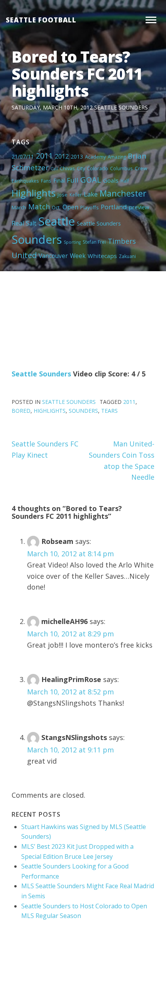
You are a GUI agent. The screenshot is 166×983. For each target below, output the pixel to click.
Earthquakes (25, 181)
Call (54, 168)
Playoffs (89, 207)
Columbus (121, 168)
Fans (46, 181)
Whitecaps (102, 256)
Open (70, 207)
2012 (62, 156)
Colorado (97, 168)
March (19, 207)
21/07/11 (23, 156)
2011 (44, 155)
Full (72, 180)
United (24, 255)
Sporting (72, 242)
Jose (63, 194)
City (81, 168)
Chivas (67, 168)
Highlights (34, 192)
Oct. (56, 207)
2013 (77, 156)
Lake (91, 194)
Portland (114, 206)
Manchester (123, 193)
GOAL (90, 179)
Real (18, 223)
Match (39, 206)
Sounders (37, 239)
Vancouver (53, 255)
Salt (31, 223)
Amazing (117, 157)
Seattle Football (41, 19)
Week (78, 255)
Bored (21, 410)
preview (139, 207)
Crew (141, 168)
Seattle (56, 221)
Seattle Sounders (121, 107)
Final (59, 180)
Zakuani (127, 256)
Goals (111, 180)
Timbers (122, 241)
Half (124, 181)
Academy (95, 156)
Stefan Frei (94, 242)
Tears (109, 410)
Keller (75, 194)
